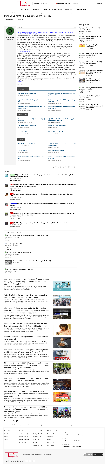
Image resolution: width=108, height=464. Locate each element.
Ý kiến (49, 439)
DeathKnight (52, 122)
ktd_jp (21, 152)
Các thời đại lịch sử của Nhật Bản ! (57, 125)
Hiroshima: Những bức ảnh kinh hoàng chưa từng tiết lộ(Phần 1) (61, 107)
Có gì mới (69, 9)
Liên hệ (6, 439)
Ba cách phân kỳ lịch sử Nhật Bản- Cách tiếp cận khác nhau (32, 119)
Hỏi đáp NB (50, 436)
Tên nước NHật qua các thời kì (56, 150)
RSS (6, 461)
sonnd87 (21, 95)
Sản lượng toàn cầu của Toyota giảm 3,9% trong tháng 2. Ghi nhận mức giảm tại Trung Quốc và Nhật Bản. (42, 204)
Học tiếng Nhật (37, 436)
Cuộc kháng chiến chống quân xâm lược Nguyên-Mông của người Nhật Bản (61, 119)
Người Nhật (36, 439)
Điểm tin (8, 171)
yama (50, 127)
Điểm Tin (47, 9)
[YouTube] (33, 461)
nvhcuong (22, 133)
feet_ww (51, 133)
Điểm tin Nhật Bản (15, 180)
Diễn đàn (36, 9)
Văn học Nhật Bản (38, 434)
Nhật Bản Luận (81, 9)
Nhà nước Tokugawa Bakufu (55, 132)
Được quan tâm (84, 25)
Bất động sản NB (52, 431)
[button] (40, 9)
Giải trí (35, 442)
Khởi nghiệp (50, 445)
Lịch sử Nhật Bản (22, 132)
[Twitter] (30, 461)
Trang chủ (26, 9)
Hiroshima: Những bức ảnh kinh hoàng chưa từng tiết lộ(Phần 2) (31, 107)
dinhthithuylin (9, 19)
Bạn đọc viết (50, 442)
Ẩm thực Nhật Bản (38, 431)
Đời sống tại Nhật (24, 434)
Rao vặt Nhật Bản (38, 445)
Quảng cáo (76, 440)
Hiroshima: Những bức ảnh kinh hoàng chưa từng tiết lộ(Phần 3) (61, 100)
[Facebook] (26, 461)
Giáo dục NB (50, 434)
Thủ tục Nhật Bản (23, 436)
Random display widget (13, 232)
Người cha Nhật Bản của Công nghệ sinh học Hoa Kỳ (31, 100)
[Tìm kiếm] (92, 3)
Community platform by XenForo (37, 454)
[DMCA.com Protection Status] (93, 455)
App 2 (78, 434)
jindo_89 (51, 152)
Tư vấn (65, 440)
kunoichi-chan (23, 122)
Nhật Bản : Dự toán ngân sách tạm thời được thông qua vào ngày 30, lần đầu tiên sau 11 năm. (39, 223)
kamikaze (51, 96)
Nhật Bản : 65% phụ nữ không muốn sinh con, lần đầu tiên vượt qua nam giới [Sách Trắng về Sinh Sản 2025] (41, 195)
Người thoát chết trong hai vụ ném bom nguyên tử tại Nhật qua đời (61, 94)
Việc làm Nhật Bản (24, 439)
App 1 (67, 434)
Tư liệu (6, 436)
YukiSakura (22, 103)
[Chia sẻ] (71, 28)
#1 (75, 27)
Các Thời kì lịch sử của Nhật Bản (27, 93)
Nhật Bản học (58, 9)
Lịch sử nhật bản (22, 150)
